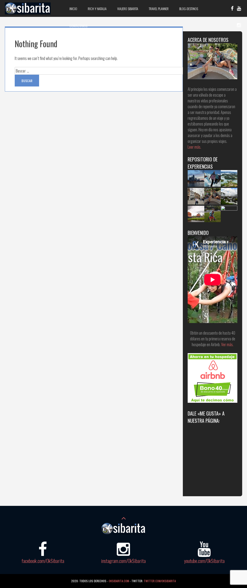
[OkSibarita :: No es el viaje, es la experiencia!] (28, 13)
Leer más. (194, 147)
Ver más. (227, 344)
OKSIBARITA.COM (119, 581)
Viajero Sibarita (127, 8)
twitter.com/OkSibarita (160, 581)
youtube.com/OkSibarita (204, 560)
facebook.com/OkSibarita (42, 560)
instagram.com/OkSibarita (123, 560)
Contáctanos (78, 25)
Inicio (73, 8)
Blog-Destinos (188, 8)
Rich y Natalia (97, 8)
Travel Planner (159, 8)
